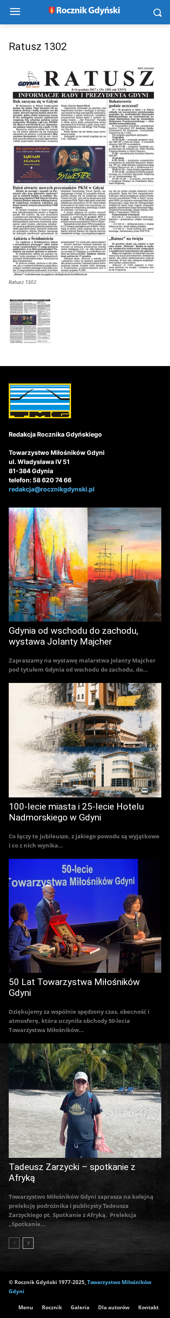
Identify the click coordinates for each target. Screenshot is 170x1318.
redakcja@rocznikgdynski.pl (52, 489)
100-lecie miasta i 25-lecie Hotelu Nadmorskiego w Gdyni (76, 812)
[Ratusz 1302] (85, 274)
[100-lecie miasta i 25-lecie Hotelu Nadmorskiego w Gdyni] (85, 740)
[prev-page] (14, 1243)
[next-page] (28, 1243)
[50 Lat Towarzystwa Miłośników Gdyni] (85, 916)
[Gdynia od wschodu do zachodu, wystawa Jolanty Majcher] (85, 565)
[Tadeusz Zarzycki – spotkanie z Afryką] (85, 1100)
